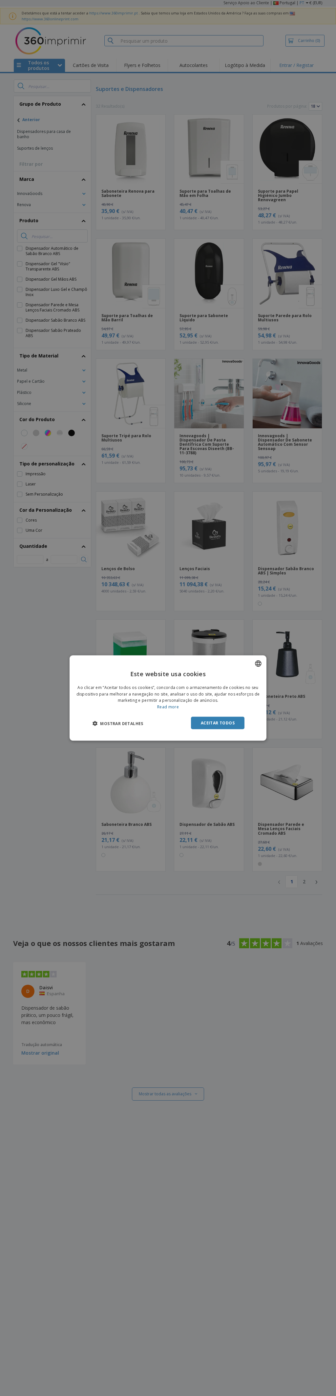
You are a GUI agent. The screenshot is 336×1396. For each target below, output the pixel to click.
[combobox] (258, 663)
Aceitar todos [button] (218, 723)
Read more (168, 707)
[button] (118, 723)
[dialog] (168, 698)
